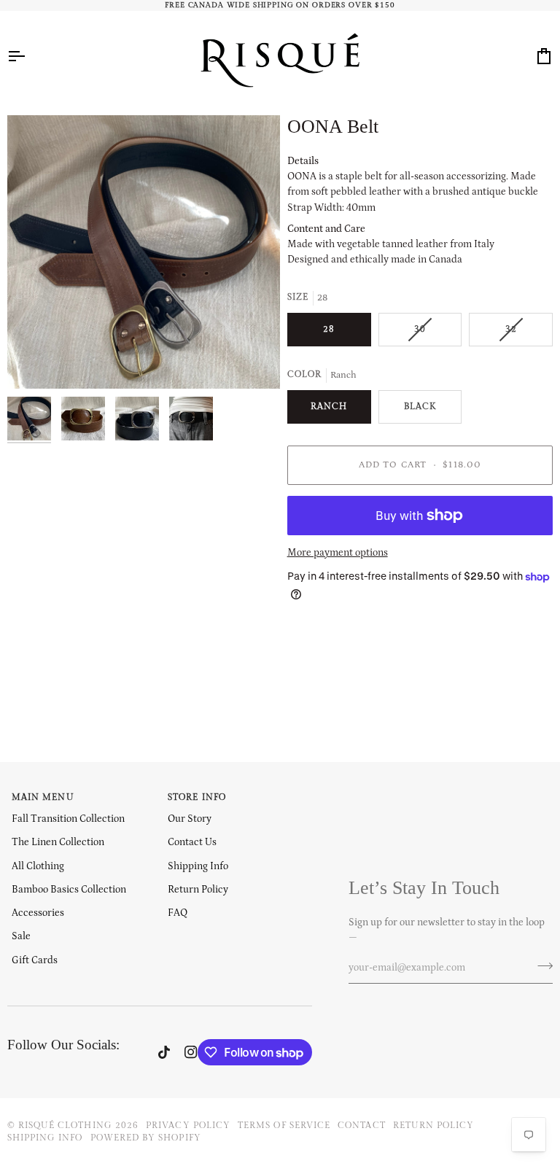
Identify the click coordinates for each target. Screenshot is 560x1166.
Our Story (189, 819)
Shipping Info (198, 866)
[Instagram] (191, 1052)
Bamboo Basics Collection (69, 889)
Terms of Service (284, 1125)
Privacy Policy (188, 1125)
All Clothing (38, 866)
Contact (361, 1125)
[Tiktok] (164, 1052)
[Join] (541, 966)
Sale (21, 936)
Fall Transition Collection (68, 819)
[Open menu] (29, 56)
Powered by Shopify (145, 1137)
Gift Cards (35, 960)
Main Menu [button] (43, 797)
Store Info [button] (197, 797)
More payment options (337, 553)
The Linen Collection (58, 842)
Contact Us (192, 842)
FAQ (177, 913)
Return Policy (198, 889)
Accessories (38, 913)
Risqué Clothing (65, 1125)
